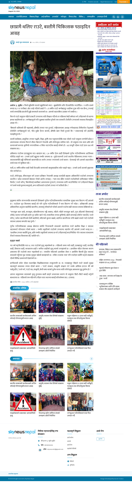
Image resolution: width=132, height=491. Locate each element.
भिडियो (72, 461)
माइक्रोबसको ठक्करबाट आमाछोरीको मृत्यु (22, 349)
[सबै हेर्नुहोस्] (91, 359)
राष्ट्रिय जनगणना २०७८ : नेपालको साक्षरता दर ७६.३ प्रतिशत (110, 261)
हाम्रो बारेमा (70, 438)
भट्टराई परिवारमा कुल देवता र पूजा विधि (109, 269)
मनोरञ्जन (63, 16)
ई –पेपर (84, 2)
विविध (81, 16)
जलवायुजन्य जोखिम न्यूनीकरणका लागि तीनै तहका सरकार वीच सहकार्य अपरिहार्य (109, 287)
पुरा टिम (100, 439)
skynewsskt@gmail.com (55, 449)
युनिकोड (72, 465)
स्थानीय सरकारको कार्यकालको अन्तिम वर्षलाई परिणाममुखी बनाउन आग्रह (23, 317)
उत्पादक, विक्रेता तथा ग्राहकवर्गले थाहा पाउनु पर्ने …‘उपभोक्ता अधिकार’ (110, 252)
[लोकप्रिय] (118, 17)
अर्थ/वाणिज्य (45, 16)
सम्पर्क (69, 441)
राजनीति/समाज (21, 16)
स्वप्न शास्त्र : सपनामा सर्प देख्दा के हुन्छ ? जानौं (110, 277)
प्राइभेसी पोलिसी (71, 449)
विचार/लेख (72, 16)
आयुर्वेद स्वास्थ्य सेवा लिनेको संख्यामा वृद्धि (51, 317)
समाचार (11, 16)
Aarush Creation (119, 479)
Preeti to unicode (93, 2)
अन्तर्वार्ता (55, 16)
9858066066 (48, 445)
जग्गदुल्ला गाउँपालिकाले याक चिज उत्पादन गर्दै (79, 349)
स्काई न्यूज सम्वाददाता (22, 42)
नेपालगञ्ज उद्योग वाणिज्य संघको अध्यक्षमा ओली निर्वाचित (49, 349)
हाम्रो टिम (69, 445)
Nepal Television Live (107, 2)
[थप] (122, 17)
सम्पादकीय (91, 16)
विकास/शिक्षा (34, 16)
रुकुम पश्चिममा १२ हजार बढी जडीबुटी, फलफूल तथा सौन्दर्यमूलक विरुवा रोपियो (80, 318)
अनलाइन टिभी (102, 16)
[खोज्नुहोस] (114, 17)
